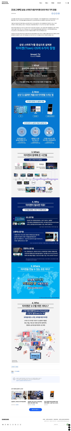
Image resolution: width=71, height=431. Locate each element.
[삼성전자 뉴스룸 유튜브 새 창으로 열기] (3, 425)
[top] (69, 430)
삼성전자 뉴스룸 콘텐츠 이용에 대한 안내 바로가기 (23, 380)
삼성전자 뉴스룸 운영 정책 (49, 419)
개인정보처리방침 (56, 419)
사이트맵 (44, 419)
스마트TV (13, 366)
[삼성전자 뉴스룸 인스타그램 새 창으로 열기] (5, 425)
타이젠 (17, 366)
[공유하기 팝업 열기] (69, 427)
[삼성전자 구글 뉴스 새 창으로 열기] (20, 425)
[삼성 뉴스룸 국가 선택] (68, 3)
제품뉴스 (46, 3)
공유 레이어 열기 (57, 13)
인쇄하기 (59, 13)
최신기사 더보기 (35, 409)
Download (54, 13)
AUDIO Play (52, 13)
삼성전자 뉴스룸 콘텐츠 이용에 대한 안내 (64, 419)
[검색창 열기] (66, 3)
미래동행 (52, 3)
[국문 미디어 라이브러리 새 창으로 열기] (15, 425)
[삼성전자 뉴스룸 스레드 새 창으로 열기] (13, 425)
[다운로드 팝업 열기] (69, 425)
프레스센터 (59, 3)
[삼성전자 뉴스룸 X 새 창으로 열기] (10, 425)
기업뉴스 (40, 3)
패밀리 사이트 (56, 424)
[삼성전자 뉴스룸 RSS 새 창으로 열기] (18, 425)
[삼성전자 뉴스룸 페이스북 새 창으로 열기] (8, 425)
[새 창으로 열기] (67, 424)
